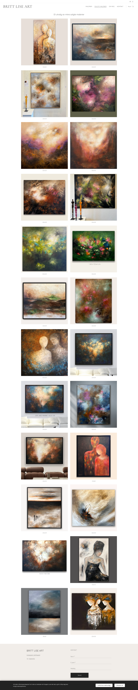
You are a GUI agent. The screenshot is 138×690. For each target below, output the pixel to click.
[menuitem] (89, 6)
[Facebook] (130, 1)
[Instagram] (133, 1)
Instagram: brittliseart (33, 655)
